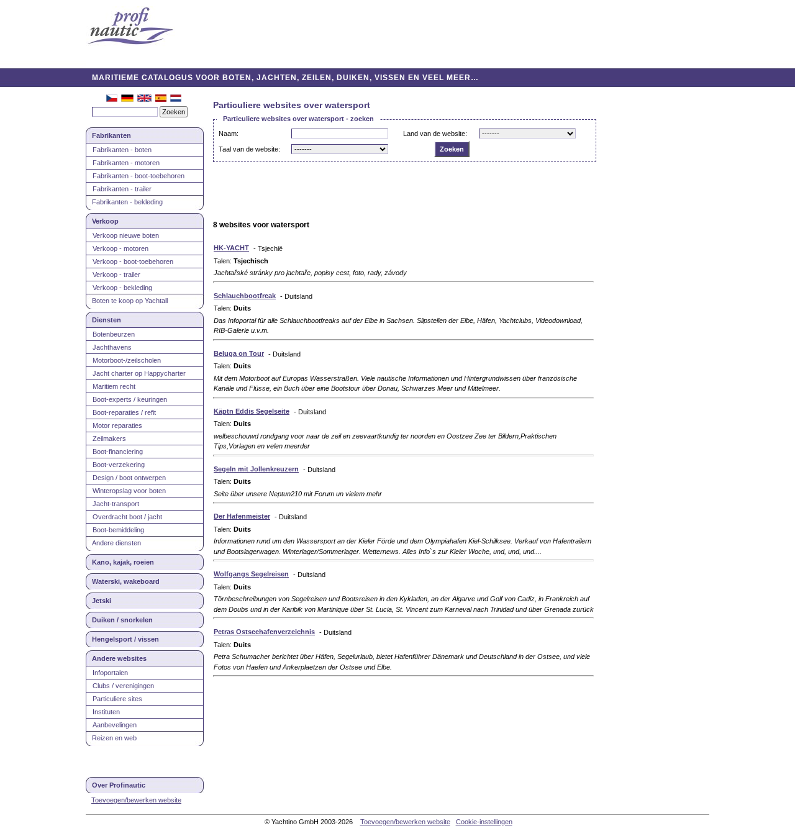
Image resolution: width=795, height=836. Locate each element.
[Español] (160, 99)
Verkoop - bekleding (122, 287)
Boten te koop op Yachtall (130, 300)
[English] (144, 99)
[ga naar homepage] (130, 27)
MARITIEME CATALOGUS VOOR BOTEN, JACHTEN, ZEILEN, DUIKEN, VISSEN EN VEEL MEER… (285, 77)
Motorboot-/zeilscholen (127, 360)
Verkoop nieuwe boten (126, 235)
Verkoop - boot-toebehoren (133, 261)
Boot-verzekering (119, 464)
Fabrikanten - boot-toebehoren (138, 175)
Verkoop (105, 221)
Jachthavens (112, 347)
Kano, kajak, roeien (123, 562)
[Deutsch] (127, 99)
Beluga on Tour (239, 353)
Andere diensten (116, 543)
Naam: (228, 133)
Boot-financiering (118, 451)
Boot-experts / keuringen (130, 399)
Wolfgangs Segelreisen (251, 574)
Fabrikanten (111, 135)
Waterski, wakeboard (126, 581)
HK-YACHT (231, 248)
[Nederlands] (175, 99)
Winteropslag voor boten (129, 490)
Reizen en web (114, 738)
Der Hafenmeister (242, 516)
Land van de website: (435, 133)
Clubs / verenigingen (123, 685)
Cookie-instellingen (484, 821)
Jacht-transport (116, 503)
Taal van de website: (249, 149)
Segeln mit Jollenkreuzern (256, 469)
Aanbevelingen (115, 725)
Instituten (106, 712)
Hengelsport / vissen (125, 639)
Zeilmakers (109, 438)
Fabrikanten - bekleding (127, 202)
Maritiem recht (114, 386)
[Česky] (111, 99)
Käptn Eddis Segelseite (251, 411)
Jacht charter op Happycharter (139, 373)
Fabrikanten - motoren (126, 162)
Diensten (106, 320)
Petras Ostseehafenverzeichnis (264, 631)
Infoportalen (110, 672)
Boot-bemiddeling (118, 530)
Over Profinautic (118, 785)
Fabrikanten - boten (122, 149)
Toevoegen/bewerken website (136, 800)
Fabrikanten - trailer (122, 189)
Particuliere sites (117, 698)
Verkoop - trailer (116, 274)
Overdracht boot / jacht (127, 516)
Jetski (101, 600)
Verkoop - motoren (120, 248)
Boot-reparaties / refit (124, 412)
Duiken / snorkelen (122, 620)
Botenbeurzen (114, 334)
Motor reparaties (117, 425)
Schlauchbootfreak (245, 295)
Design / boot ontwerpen (129, 477)
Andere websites (119, 658)
